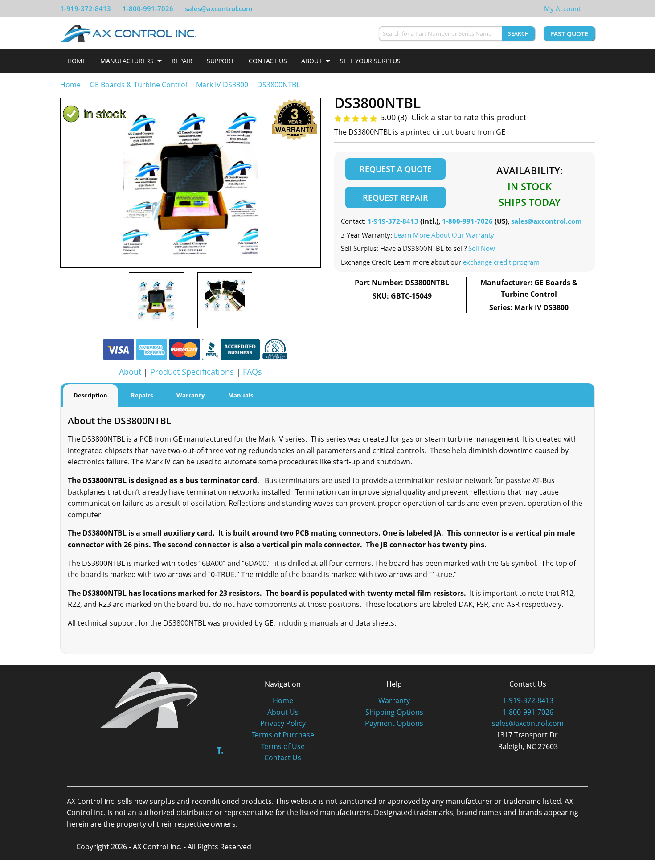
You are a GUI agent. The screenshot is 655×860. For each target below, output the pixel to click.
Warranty (394, 700)
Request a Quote (396, 169)
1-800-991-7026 (148, 8)
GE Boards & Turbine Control (139, 85)
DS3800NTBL (278, 85)
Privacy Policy (283, 723)
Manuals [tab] (240, 395)
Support (220, 61)
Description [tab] (90, 395)
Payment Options (394, 723)
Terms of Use (283, 746)
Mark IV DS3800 (222, 85)
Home (76, 61)
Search (518, 33)
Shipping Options (394, 712)
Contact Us (268, 61)
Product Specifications (192, 371)
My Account (562, 8)
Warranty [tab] (190, 395)
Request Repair (395, 197)
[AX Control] (149, 699)
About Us (283, 712)
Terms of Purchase (283, 735)
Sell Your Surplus (370, 61)
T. (220, 750)
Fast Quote (569, 33)
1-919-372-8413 (85, 8)
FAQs (252, 371)
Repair (182, 61)
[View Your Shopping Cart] (587, 8)
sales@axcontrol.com (218, 8)
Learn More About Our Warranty (444, 234)
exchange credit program (501, 262)
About (311, 61)
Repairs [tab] (142, 395)
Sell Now (481, 248)
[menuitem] (76, 61)
